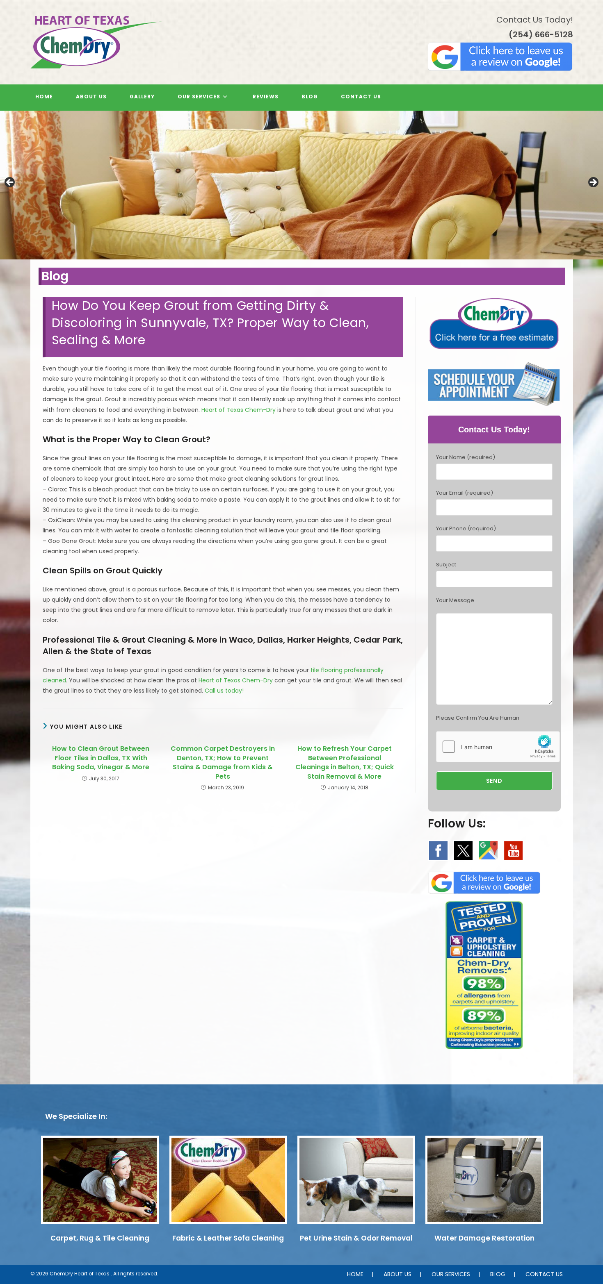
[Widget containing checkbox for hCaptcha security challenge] (498, 746)
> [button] (593, 183)
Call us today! (224, 690)
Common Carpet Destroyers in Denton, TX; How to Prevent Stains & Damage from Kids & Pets (223, 762)
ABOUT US (397, 1274)
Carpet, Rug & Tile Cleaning (99, 1238)
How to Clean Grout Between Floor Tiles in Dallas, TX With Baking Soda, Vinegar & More (100, 758)
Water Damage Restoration (484, 1238)
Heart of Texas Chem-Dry (238, 410)
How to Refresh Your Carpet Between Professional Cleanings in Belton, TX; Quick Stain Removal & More (344, 762)
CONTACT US (544, 1274)
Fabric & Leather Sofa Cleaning (228, 1238)
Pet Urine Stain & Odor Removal (356, 1238)
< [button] (10, 183)
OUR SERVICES (451, 1274)
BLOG (497, 1274)
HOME (355, 1274)
